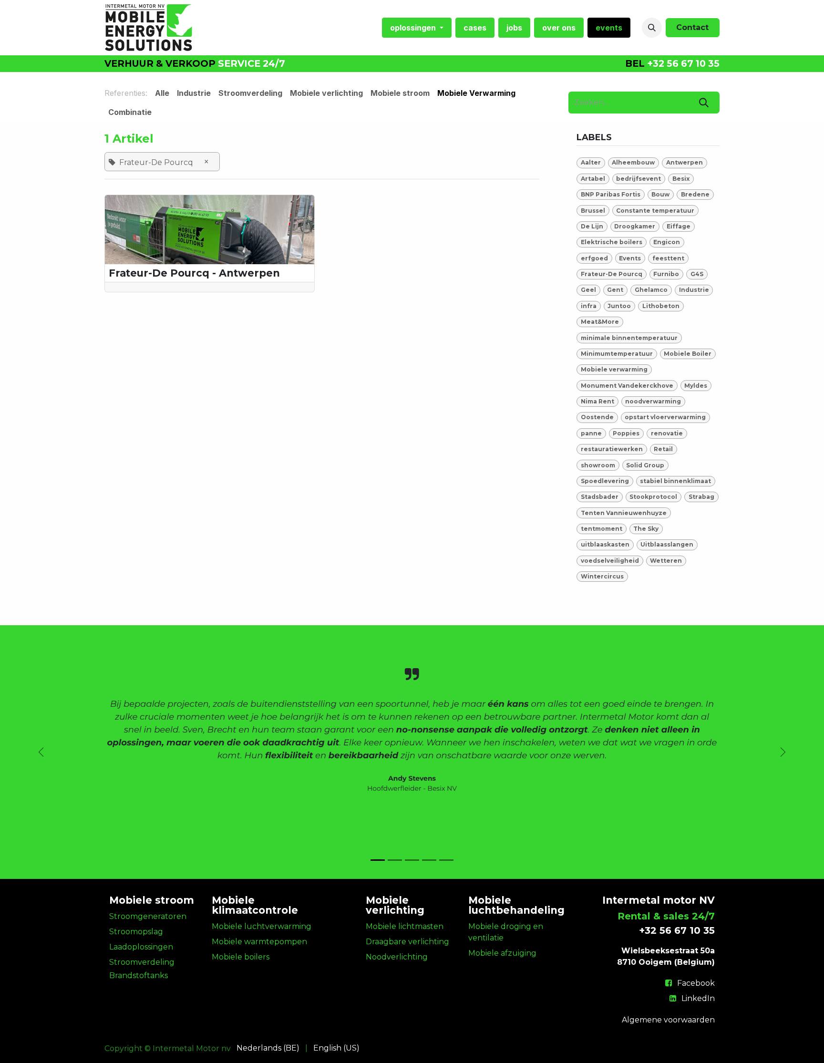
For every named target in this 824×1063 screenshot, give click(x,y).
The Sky (646, 528)
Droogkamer (634, 226)
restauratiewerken (612, 449)
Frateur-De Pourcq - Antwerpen (194, 273)
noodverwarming (653, 401)
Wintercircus (602, 576)
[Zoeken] (704, 103)
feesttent (668, 258)
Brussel (593, 210)
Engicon (666, 242)
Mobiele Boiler (687, 353)
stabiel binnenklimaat (675, 481)
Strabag (701, 496)
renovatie (667, 433)
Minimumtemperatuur (617, 353)
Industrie (694, 289)
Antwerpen (684, 162)
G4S (696, 274)
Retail (663, 449)
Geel (588, 289)
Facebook (696, 983)
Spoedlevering (605, 481)
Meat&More (600, 321)
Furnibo (666, 274)
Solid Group (645, 465)
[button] (652, 28)
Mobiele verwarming (614, 369)
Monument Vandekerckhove (627, 385)
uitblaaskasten (605, 544)
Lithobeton (661, 306)
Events (630, 258)
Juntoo (619, 306)
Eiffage (678, 226)
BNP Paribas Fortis (610, 194)
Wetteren (666, 560)
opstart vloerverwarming (665, 417)
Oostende (597, 417)
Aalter (591, 162)
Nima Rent (597, 401)
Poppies (626, 433)
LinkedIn (698, 998)
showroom (598, 465)
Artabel (593, 178)
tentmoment (601, 528)
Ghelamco (651, 289)
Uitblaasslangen (666, 544)
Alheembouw (633, 162)
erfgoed (594, 258)
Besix (681, 178)
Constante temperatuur (655, 210)
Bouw (660, 194)
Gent (615, 289)
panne (591, 433)
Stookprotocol (653, 496)
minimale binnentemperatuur (629, 337)
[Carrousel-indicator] (378, 860)
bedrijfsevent (638, 178)
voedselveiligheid (610, 560)
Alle (162, 93)
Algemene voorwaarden (668, 1019)
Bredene (695, 194)
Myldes (695, 385)
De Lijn (592, 226)
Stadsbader (599, 496)
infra (589, 306)
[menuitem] (417, 28)
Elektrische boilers (611, 242)
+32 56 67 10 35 (683, 63)
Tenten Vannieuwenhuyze (624, 512)
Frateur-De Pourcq (611, 274)
